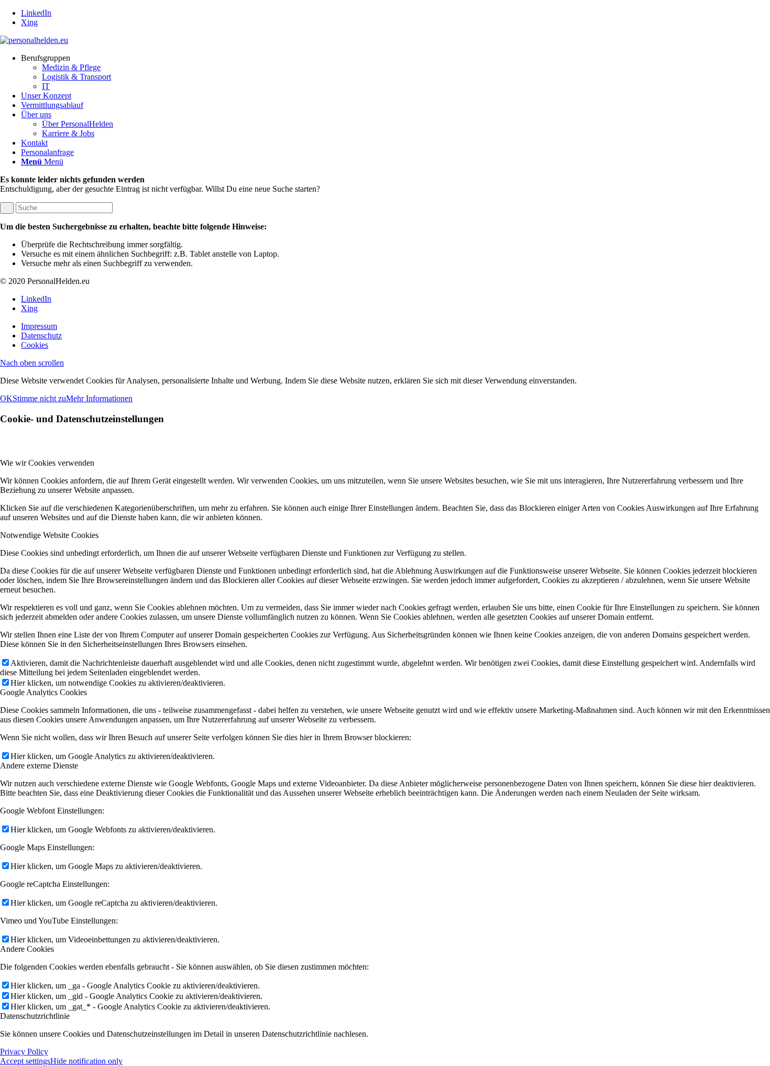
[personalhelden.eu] (34, 40)
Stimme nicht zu (39, 398)
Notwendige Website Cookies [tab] (49, 535)
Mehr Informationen (99, 398)
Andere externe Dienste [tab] (39, 765)
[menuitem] (395, 72)
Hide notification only (86, 1061)
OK (6, 398)
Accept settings (25, 1061)
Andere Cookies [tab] (27, 948)
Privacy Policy (24, 1051)
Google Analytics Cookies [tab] (43, 692)
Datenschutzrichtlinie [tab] (35, 1016)
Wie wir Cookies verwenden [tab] (47, 462)
